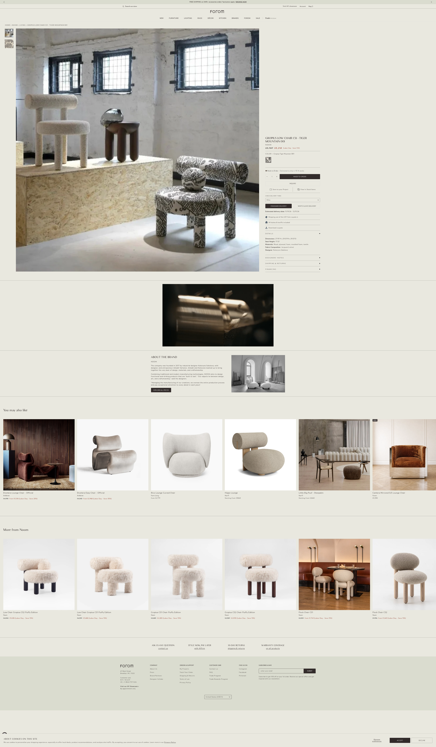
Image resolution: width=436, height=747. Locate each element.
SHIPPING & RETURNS (275, 263)
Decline (422, 740)
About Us (153, 669)
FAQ (211, 672)
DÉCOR (211, 18)
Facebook (242, 672)
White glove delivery (307, 206)
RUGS (200, 18)
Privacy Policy (170, 742)
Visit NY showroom (290, 6)
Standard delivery (278, 206)
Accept (400, 740)
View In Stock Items (308, 189)
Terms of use (185, 679)
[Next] (431, 2)
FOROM (247, 18)
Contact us (213, 669)
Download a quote (276, 228)
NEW (162, 18)
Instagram (243, 669)
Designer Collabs (156, 679)
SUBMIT (309, 671)
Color (279, 154)
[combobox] (132, 6)
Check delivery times (273, 196)
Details (269, 233)
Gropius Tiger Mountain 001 (268, 159)
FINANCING (270, 269)
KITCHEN (222, 18)
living (23, 25)
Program (270, 18)
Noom (15, 25)
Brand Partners (156, 676)
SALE (258, 18)
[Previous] (5, 2)
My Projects (184, 669)
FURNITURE (174, 18)
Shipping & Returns (187, 676)
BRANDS (235, 18)
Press (152, 672)
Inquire (293, 183)
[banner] (218, 2)
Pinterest (242, 676)
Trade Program (215, 676)
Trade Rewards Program (218, 679)
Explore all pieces (161, 390)
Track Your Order (186, 672)
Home (7, 25)
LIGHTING (188, 18)
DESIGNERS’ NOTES (274, 258)
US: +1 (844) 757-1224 (128, 682)
